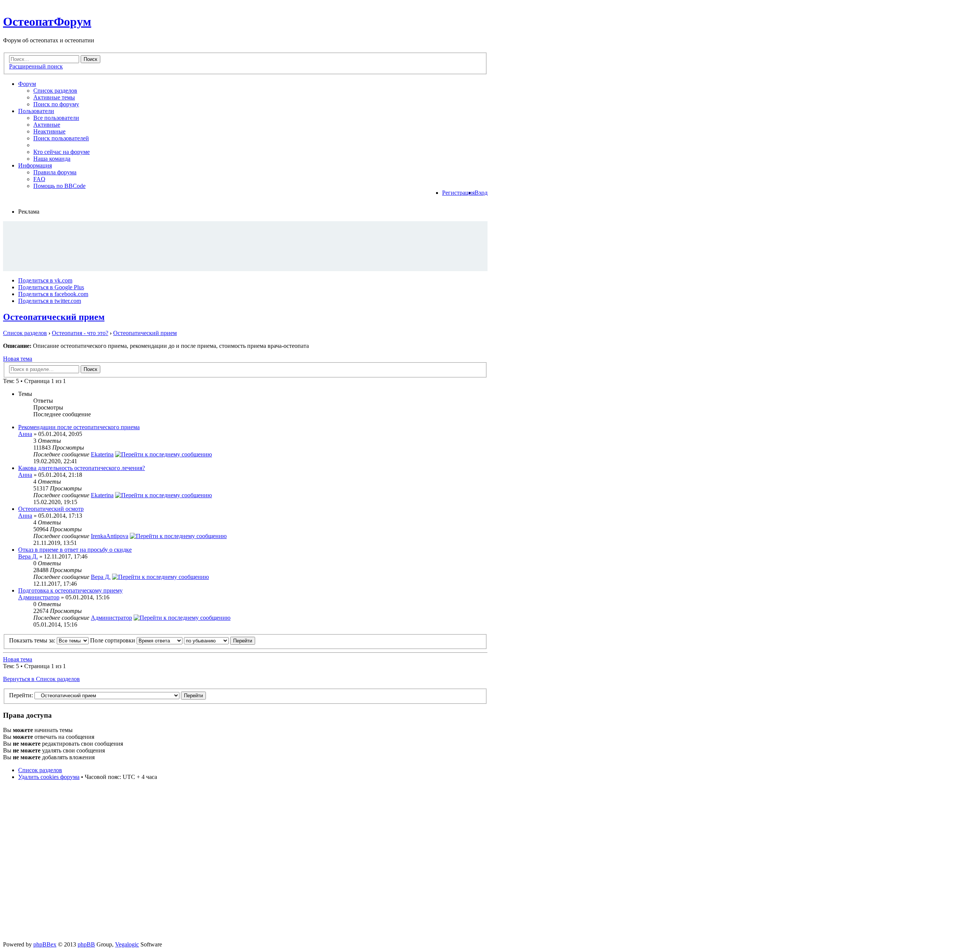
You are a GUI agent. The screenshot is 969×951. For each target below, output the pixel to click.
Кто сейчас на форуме (61, 152)
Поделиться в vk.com (45, 280)
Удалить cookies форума (48, 777)
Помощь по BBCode (59, 186)
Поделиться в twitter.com (49, 301)
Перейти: (21, 695)
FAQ (39, 179)
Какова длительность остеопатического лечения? (81, 468)
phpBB (86, 944)
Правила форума (54, 172)
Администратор (38, 597)
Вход (481, 192)
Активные (46, 124)
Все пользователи (56, 118)
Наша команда (51, 158)
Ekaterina (102, 454)
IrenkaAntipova (109, 536)
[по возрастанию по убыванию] (219, 640)
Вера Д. (28, 556)
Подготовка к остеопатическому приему (70, 590)
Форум (27, 84)
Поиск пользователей (61, 138)
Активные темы (54, 97)
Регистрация (458, 192)
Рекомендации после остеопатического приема (79, 427)
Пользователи (36, 111)
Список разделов (55, 90)
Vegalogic (127, 944)
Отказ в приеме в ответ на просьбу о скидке (75, 549)
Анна (25, 434)
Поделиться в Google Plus (51, 287)
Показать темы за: (33, 640)
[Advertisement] (245, 245)
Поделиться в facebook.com (53, 294)
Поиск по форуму (56, 104)
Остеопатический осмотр (51, 509)
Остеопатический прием (53, 317)
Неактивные (49, 131)
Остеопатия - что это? (80, 333)
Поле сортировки (113, 640)
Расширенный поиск (36, 66)
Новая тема (17, 358)
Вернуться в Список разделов (41, 679)
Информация (35, 165)
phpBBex (44, 944)
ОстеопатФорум (47, 21)
